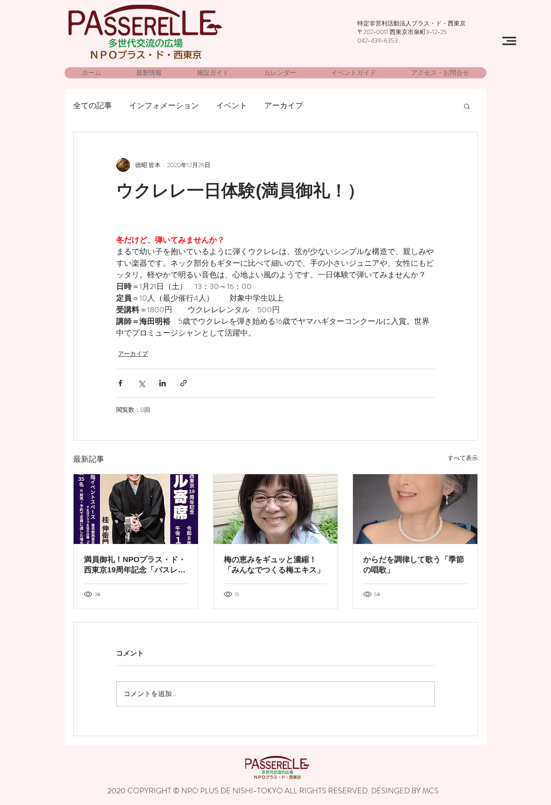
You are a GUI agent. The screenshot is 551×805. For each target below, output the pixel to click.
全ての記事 (92, 105)
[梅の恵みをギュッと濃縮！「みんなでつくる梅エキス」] (276, 509)
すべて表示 (463, 458)
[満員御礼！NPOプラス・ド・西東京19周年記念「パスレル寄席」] (136, 509)
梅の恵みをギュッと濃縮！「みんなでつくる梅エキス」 (274, 564)
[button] (509, 41)
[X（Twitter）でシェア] (141, 383)
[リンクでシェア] (184, 383)
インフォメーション (164, 105)
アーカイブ (283, 105)
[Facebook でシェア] (120, 383)
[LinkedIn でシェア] (162, 383)
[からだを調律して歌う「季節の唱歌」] (415, 509)
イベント (231, 105)
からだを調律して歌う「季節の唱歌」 (413, 564)
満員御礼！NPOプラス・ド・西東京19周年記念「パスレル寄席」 (135, 565)
